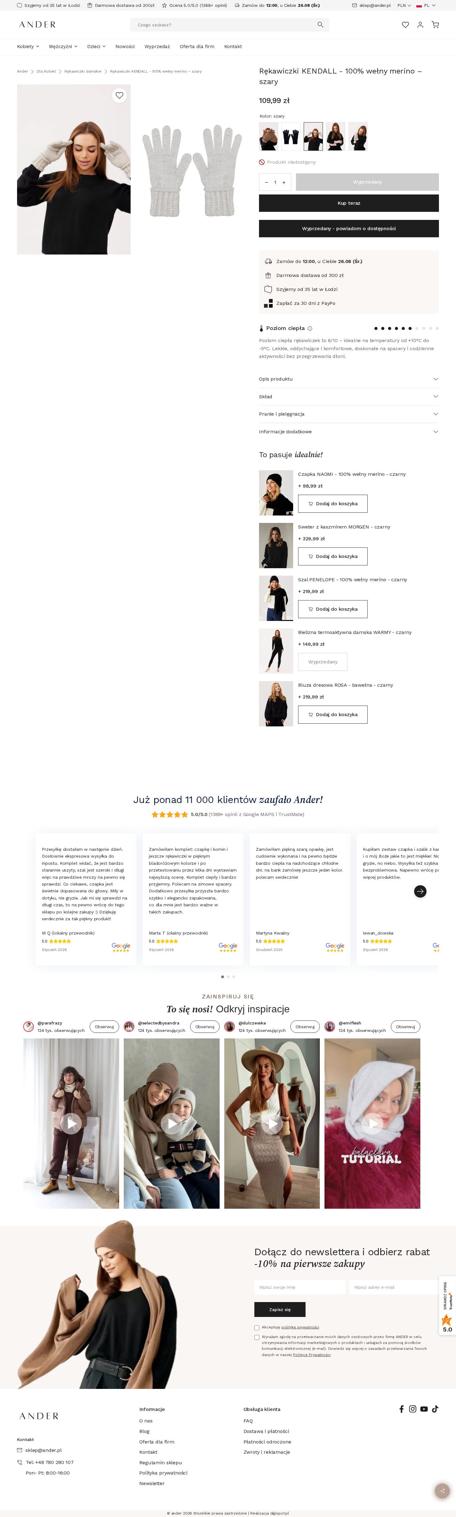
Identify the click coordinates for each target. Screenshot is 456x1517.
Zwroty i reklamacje (267, 1452)
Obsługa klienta (262, 1409)
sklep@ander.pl (375, 5)
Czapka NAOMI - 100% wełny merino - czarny (351, 474)
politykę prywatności (300, 1327)
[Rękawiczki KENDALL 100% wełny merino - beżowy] (358, 136)
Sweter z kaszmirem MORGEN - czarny (344, 527)
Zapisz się (280, 1309)
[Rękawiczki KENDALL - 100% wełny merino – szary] (313, 136)
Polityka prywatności (163, 1473)
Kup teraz (349, 203)
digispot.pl (279, 1513)
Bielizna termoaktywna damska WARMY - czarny (355, 632)
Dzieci (93, 46)
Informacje (152, 1409)
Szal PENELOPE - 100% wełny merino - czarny (352, 579)
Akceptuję (290, 1327)
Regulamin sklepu (160, 1463)
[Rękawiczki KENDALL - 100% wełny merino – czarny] (291, 136)
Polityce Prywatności (312, 1355)
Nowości (125, 46)
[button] (426, 5)
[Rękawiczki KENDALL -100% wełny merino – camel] (268, 136)
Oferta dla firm (197, 46)
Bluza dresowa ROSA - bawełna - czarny (345, 685)
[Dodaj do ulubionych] (119, 95)
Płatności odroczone (267, 1442)
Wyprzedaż (157, 46)
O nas (145, 1421)
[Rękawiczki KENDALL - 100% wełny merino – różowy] (335, 136)
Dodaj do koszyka (336, 503)
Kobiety (25, 46)
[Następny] (420, 891)
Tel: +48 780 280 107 (50, 1462)
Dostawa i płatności (266, 1431)
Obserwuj (104, 1026)
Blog (144, 1431)
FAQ (248, 1421)
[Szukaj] (320, 24)
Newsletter (151, 1483)
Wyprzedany (322, 662)
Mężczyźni (60, 46)
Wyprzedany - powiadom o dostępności (349, 228)
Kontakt (233, 46)
